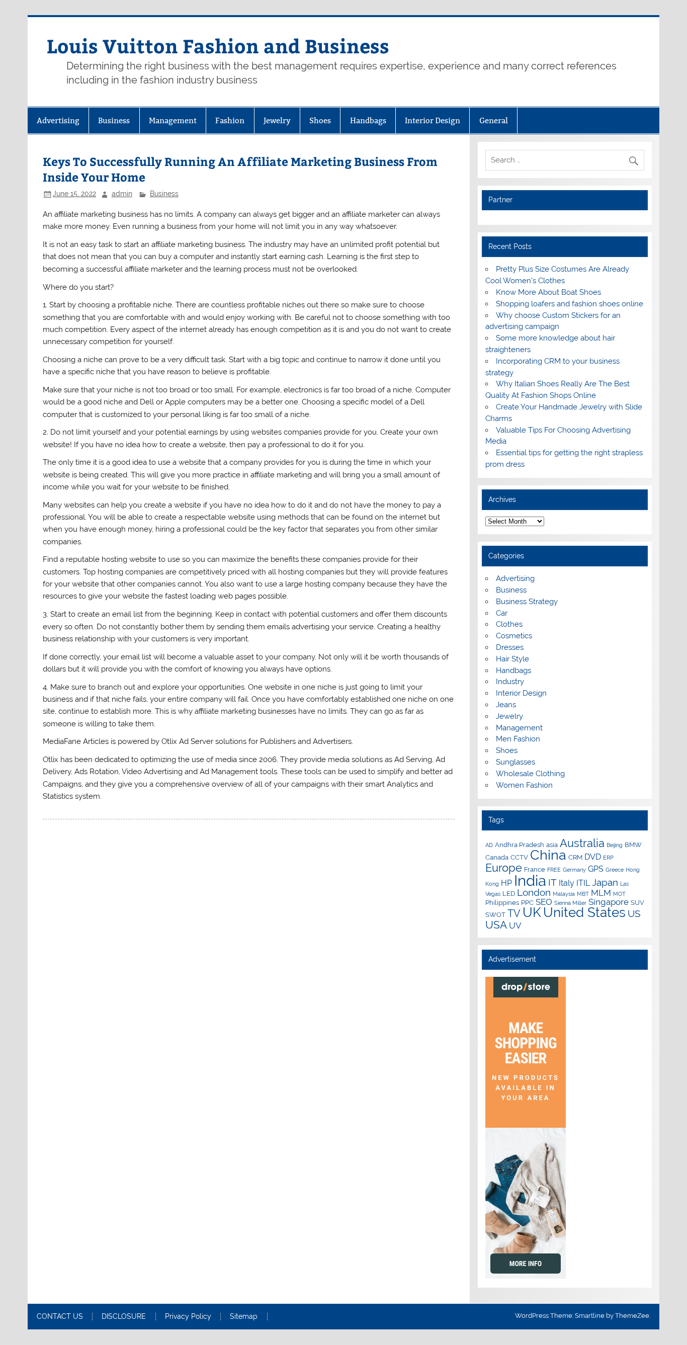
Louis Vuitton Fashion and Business (218, 45)
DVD (592, 857)
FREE (554, 870)
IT (552, 882)
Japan (605, 882)
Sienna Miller (570, 903)
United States (584, 912)
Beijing (615, 845)
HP (506, 883)
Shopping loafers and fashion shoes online (569, 303)
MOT (619, 894)
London (534, 892)
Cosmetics (514, 635)
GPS (596, 869)
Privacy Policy (188, 1316)
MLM (601, 893)
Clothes (509, 624)
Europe (503, 867)
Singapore (608, 902)
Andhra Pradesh (519, 844)
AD (489, 845)
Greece (615, 870)
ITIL (583, 883)
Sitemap (243, 1316)
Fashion (229, 120)
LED (508, 893)
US (634, 913)
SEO (544, 902)
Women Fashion (524, 785)
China (548, 855)
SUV (637, 902)
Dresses (510, 647)
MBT (583, 894)
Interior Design (432, 120)
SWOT (495, 914)
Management (173, 120)
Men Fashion (518, 738)
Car (501, 613)
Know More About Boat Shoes (548, 292)
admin (122, 194)
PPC (527, 902)
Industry (510, 681)
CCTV (519, 857)
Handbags (368, 120)
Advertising (58, 120)
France (534, 869)
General (493, 120)
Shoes (320, 120)
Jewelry (277, 120)
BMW (633, 844)
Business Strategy (527, 601)
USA (496, 924)
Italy (566, 883)
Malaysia (564, 894)
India (530, 880)
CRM (575, 857)
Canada (496, 857)
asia (552, 844)
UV (515, 925)
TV (514, 913)
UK (532, 912)
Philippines (502, 902)
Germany (574, 870)
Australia (582, 843)
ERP (608, 858)
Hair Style (512, 658)
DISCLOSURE (124, 1316)
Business (114, 120)
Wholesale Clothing (530, 773)
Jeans (506, 704)
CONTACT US (60, 1316)
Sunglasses (515, 762)
